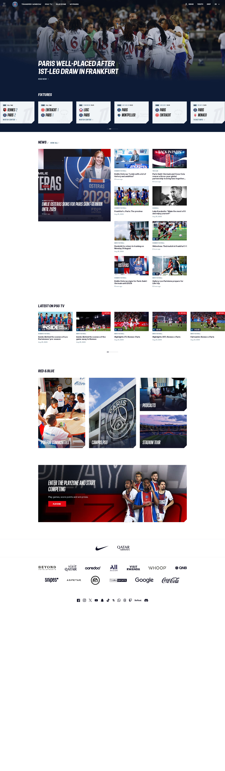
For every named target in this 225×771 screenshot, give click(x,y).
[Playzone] (57, 504)
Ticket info (198, 120)
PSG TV (48, 4)
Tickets (200, 4)
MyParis (74, 4)
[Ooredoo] (93, 568)
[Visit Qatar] (71, 568)
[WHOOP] (157, 568)
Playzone (61, 4)
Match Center (9, 120)
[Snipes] (51, 580)
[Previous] (41, 112)
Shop (209, 4)
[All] (113, 568)
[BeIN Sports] (118, 580)
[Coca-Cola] (171, 580)
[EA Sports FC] (95, 580)
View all (54, 143)
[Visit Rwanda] (133, 568)
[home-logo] (15, 4)
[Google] (144, 580)
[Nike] (102, 548)
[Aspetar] (74, 580)
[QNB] (181, 568)
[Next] (184, 112)
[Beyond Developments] (47, 568)
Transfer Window (31, 4)
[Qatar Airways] (123, 548)
